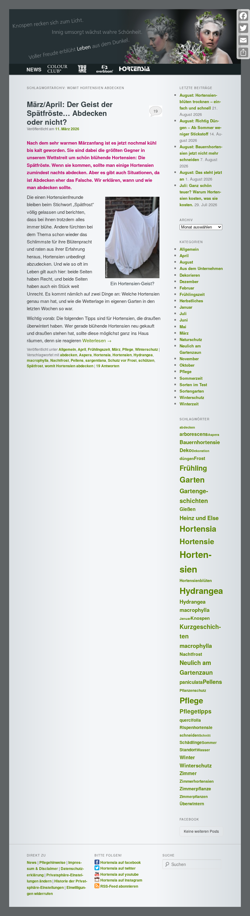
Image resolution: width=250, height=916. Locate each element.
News (32, 862)
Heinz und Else (199, 518)
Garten (192, 479)
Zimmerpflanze (195, 788)
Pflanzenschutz (193, 690)
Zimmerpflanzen (194, 796)
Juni (184, 320)
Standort (188, 749)
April (82, 349)
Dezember (189, 281)
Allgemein (67, 349)
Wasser (203, 750)
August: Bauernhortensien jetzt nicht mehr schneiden (201, 153)
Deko (186, 450)
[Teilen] (243, 52)
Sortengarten (192, 391)
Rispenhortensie (196, 727)
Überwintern (192, 803)
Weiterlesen (97, 340)
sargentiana (95, 360)
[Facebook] (243, 16)
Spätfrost (35, 365)
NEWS (34, 69)
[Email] (243, 40)
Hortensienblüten (196, 580)
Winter (187, 757)
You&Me (81, 69)
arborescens (194, 434)
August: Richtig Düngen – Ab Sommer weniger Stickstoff (200, 127)
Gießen (187, 509)
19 (155, 111)
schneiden (189, 735)
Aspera (85, 354)
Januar (186, 307)
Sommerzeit (191, 378)
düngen (187, 458)
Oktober (187, 365)
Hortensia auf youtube (119, 873)
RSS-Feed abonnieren (119, 885)
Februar (187, 288)
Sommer (209, 742)
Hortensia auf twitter (118, 867)
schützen (146, 360)
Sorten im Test (193, 384)
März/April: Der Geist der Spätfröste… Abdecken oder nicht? (69, 113)
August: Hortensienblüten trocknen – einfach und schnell (200, 101)
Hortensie (197, 541)
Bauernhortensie (200, 442)
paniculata (191, 682)
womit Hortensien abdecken (69, 365)
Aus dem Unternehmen (201, 268)
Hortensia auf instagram (121, 879)
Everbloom (104, 69)
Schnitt (205, 735)
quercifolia (190, 720)
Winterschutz (146, 349)
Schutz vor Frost (122, 360)
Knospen (200, 618)
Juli (183, 313)
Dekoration (200, 450)
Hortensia (134, 69)
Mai (183, 326)
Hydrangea (143, 354)
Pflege (127, 349)
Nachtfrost (59, 360)
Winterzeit (189, 404)
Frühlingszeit (99, 349)
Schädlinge (191, 742)
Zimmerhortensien (197, 781)
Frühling (193, 468)
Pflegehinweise (52, 862)
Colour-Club (57, 69)
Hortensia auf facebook (120, 862)
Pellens (77, 360)
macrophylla (37, 360)
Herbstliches (191, 301)
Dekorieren (190, 275)
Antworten (107, 365)
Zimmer (188, 773)
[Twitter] (243, 28)
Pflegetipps (196, 711)
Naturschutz (191, 339)
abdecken (68, 354)
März (116, 349)
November (189, 358)
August (186, 262)
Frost (199, 458)
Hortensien (122, 354)
